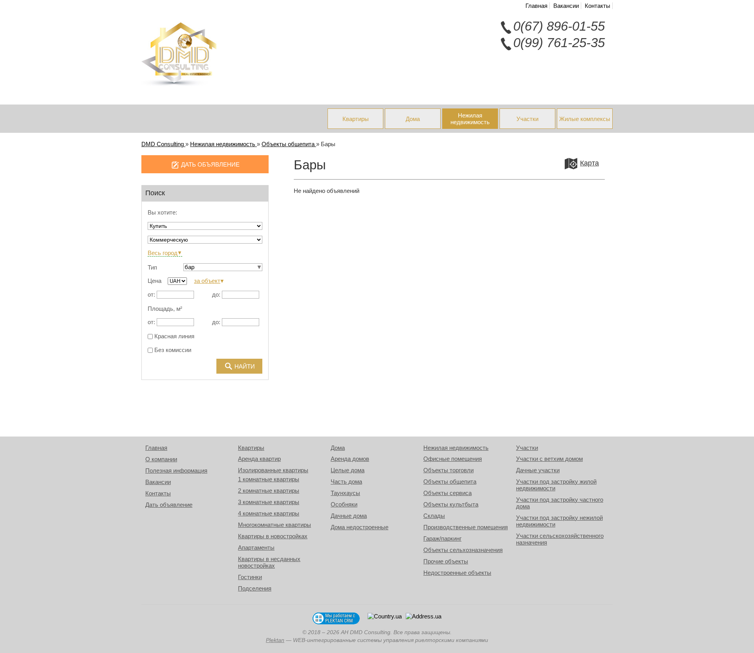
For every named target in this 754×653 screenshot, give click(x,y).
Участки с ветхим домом (549, 458)
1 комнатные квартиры (268, 479)
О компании (161, 459)
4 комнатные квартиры (268, 513)
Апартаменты (256, 547)
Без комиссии (172, 350)
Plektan (275, 640)
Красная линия (173, 336)
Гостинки (250, 577)
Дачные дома (349, 515)
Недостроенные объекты (457, 572)
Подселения (254, 588)
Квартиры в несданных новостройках (269, 562)
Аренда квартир (259, 458)
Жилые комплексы (584, 119)
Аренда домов (350, 458)
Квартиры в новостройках (272, 536)
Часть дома (346, 481)
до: (216, 294)
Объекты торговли (448, 470)
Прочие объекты (445, 561)
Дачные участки (538, 470)
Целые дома (347, 470)
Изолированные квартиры (273, 470)
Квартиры (355, 119)
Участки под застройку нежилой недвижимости (559, 521)
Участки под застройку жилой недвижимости (556, 485)
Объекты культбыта (450, 504)
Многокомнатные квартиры (274, 524)
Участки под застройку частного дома (559, 503)
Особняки (344, 504)
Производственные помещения (465, 527)
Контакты (597, 5)
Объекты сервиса (447, 493)
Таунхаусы (345, 493)
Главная (536, 5)
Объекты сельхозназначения (463, 550)
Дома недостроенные (359, 527)
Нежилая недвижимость (470, 118)
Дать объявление (168, 504)
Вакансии (566, 5)
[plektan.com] (336, 618)
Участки (527, 119)
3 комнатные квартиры (268, 502)
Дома (413, 119)
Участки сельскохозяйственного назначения (560, 539)
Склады (434, 515)
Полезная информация (176, 470)
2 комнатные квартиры (268, 490)
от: (151, 294)
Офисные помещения (452, 458)
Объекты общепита (449, 481)
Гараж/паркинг (442, 538)
